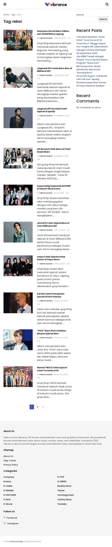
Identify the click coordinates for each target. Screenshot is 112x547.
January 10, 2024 (61, 75)
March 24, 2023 (61, 375)
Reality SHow (64, 486)
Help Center (10, 460)
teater (61, 490)
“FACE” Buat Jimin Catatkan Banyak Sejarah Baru (51, 332)
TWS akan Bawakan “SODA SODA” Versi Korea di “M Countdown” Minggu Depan (91, 40)
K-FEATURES (10, 495)
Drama (7, 481)
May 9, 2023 (59, 193)
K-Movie (8, 504)
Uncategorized (65, 495)
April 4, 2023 (59, 230)
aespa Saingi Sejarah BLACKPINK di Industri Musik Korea (54, 187)
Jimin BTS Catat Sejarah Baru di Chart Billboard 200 (53, 224)
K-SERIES (61, 481)
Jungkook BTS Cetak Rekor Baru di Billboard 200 (54, 70)
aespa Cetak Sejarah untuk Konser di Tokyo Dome (51, 258)
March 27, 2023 (61, 301)
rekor (19, 14)
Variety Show (64, 499)
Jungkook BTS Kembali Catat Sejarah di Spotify (52, 110)
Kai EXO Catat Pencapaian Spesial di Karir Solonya (50, 295)
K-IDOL (7, 499)
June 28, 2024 (60, 38)
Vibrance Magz (16, 541)
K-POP (60, 477)
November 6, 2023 (61, 116)
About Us (8, 456)
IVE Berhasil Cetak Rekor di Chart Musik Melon (54, 150)
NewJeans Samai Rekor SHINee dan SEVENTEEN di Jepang (53, 32)
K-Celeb (8, 486)
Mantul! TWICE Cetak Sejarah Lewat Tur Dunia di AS (52, 369)
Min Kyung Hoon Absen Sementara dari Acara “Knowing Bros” (88, 69)
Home (6, 14)
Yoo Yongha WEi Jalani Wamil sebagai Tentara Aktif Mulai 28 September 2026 (91, 50)
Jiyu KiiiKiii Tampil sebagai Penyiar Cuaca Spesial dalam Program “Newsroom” (92, 59)
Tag (13, 14)
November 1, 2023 (61, 156)
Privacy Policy (11, 464)
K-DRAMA (9, 490)
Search (80, 14)
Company (9, 477)
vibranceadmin (45, 38)
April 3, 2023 (59, 264)
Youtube (61, 504)
